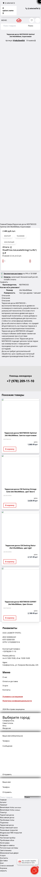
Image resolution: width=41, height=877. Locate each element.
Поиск (30, 26)
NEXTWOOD (24, 285)
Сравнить (4, 282)
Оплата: (7, 277)
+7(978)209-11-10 (9, 651)
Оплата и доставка (10, 681)
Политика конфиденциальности (17, 701)
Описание (6, 295)
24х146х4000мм (25, 290)
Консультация (9, 242)
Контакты (6, 690)
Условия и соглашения (13, 696)
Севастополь (8, 723)
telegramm (20, 236)
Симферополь (8, 720)
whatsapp (7, 236)
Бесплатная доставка (13, 273)
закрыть (3, 871)
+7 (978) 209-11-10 (20, 381)
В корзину (9, 267)
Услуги (5, 685)
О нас (5, 677)
